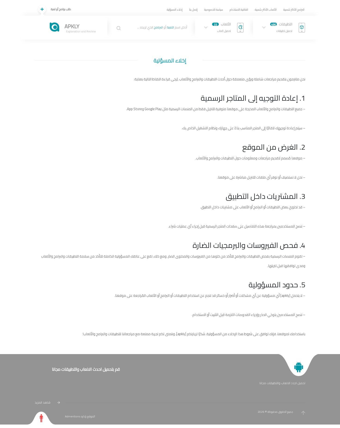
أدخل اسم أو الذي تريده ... (162, 27)
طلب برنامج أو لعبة (61, 9)
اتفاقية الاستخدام (239, 9)
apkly (285, 295)
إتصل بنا (193, 9)
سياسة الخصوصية (213, 9)
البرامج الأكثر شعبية (293, 9)
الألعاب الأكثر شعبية (266, 9)
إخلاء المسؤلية (174, 9)
